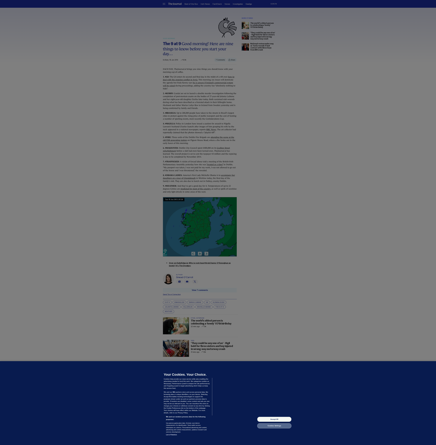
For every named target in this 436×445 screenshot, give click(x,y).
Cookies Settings (274, 426)
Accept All (274, 419)
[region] (218, 403)
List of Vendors (171, 435)
